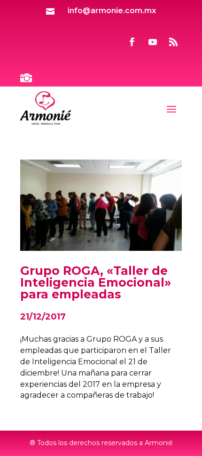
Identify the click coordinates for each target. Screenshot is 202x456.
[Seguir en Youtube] (152, 41)
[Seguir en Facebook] (132, 41)
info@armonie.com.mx (112, 10)
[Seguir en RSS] (173, 41)
